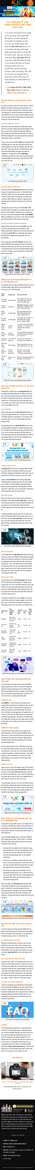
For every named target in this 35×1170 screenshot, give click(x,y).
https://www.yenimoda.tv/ (17, 93)
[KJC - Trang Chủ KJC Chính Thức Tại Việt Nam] (17, 3)
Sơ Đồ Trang (7, 1158)
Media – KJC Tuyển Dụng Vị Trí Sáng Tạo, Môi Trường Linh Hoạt (17, 1082)
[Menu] (3, 3)
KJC (6, 33)
